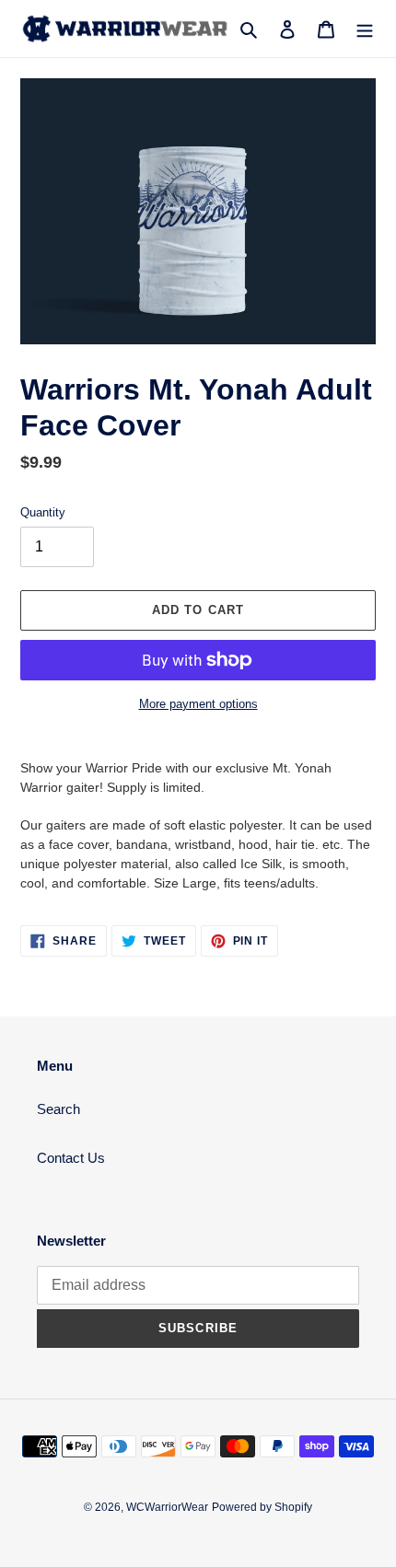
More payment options (198, 704)
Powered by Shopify (262, 1507)
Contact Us (71, 1158)
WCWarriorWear (167, 1507)
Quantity (42, 512)
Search (58, 1109)
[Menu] (364, 29)
